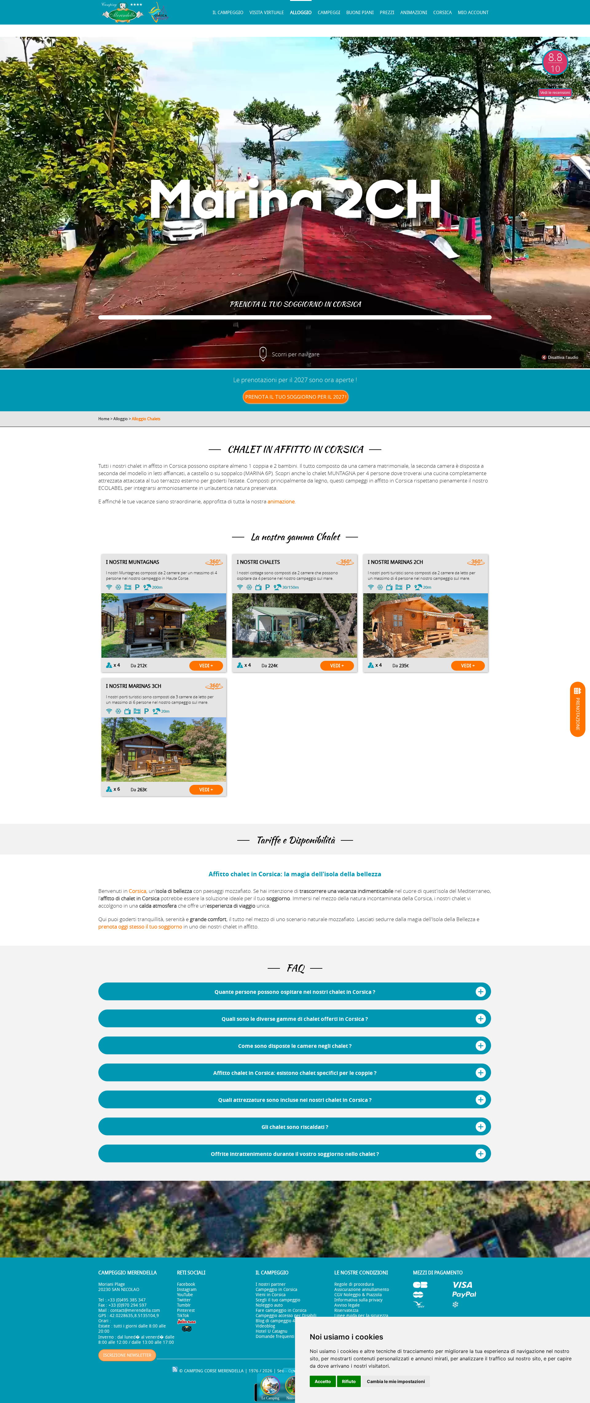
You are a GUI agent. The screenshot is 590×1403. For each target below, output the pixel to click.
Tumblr (184, 1305)
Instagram (187, 1289)
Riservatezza (346, 1310)
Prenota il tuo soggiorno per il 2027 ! (295, 396)
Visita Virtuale (267, 12)
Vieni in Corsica (270, 1294)
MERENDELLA (231, 1371)
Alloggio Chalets (146, 419)
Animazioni (413, 12)
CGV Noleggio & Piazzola (358, 1294)
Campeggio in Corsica (276, 1289)
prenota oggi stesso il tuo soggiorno (140, 926)
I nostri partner (271, 1284)
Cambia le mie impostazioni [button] (396, 1381)
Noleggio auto (269, 1305)
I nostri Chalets (258, 562)
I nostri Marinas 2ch (395, 562)
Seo (280, 1371)
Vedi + (206, 666)
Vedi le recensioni (555, 93)
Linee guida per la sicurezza (361, 1315)
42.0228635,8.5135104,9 (134, 1315)
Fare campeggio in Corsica (281, 1310)
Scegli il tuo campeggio (278, 1300)
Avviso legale (347, 1305)
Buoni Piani (360, 12)
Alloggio (301, 12)
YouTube (185, 1294)
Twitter (184, 1300)
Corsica (442, 12)
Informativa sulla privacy (358, 1300)
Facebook (186, 1284)
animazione (281, 501)
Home (103, 419)
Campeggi (329, 12)
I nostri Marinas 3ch (133, 686)
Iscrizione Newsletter (127, 1355)
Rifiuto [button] (349, 1381)
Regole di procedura (354, 1284)
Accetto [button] (323, 1381)
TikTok (183, 1315)
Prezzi (387, 12)
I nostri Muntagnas (132, 562)
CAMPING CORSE (200, 1371)
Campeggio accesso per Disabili (286, 1315)
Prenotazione (577, 713)
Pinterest (186, 1310)
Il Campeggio (228, 12)
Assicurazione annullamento (361, 1289)
